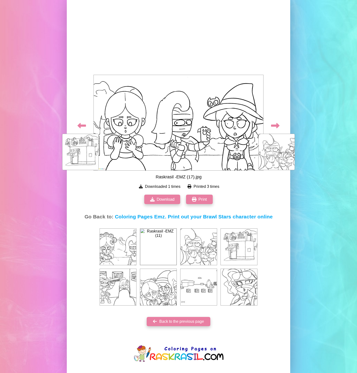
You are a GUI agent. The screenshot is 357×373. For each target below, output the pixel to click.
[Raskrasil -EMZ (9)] (198, 287)
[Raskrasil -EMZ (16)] (239, 246)
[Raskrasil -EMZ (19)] (118, 246)
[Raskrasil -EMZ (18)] (198, 246)
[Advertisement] (178, 39)
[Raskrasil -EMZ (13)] (239, 287)
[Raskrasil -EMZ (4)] (158, 287)
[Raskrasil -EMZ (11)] (158, 246)
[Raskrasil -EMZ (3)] (118, 287)
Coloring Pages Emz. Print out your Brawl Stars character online (194, 217)
